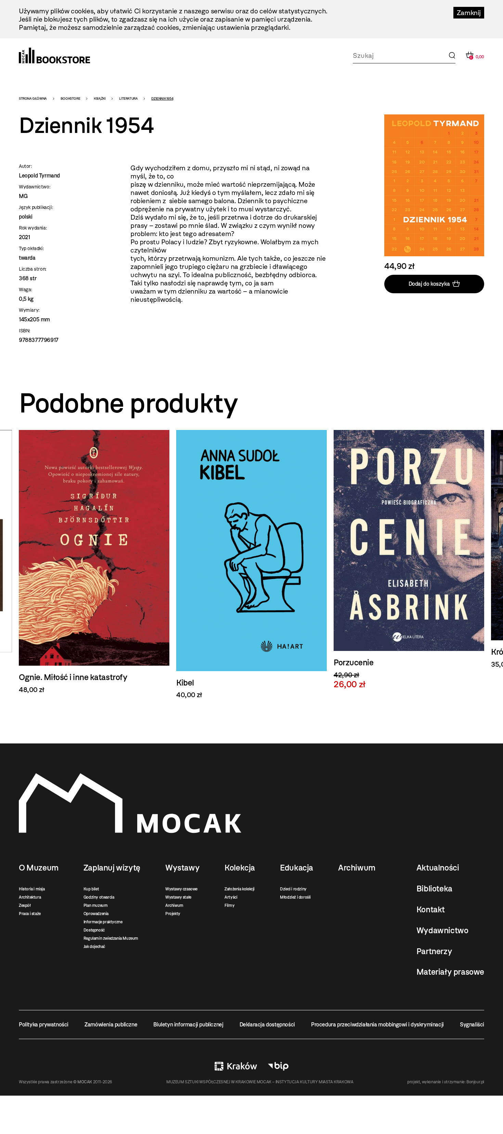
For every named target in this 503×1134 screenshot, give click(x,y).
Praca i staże (30, 913)
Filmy (229, 905)
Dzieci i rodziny (293, 889)
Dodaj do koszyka (429, 284)
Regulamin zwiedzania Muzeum (110, 938)
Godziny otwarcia (98, 897)
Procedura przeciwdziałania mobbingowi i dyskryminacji (377, 1024)
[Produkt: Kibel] (251, 564)
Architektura (30, 897)
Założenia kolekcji (239, 889)
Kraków (236, 1066)
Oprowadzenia (95, 913)
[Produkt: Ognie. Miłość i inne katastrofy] (94, 562)
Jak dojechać (94, 946)
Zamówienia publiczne (111, 1024)
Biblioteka (434, 888)
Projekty (172, 913)
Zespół (25, 905)
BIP (278, 1066)
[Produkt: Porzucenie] (409, 559)
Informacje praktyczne (102, 922)
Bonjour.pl (475, 1082)
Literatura (128, 98)
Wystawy (182, 868)
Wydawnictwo (442, 930)
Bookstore (70, 98)
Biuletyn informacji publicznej (188, 1024)
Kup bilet (91, 889)
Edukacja (296, 868)
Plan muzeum (95, 905)
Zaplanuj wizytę (111, 868)
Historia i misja (32, 889)
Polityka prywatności (43, 1024)
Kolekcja (239, 868)
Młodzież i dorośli (295, 897)
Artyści (230, 897)
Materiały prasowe (450, 972)
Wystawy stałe (178, 897)
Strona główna (33, 98)
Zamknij (469, 13)
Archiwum (174, 905)
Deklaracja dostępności (267, 1024)
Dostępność (94, 930)
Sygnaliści (472, 1024)
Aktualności (437, 868)
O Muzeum (39, 868)
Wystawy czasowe (181, 889)
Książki (99, 98)
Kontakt (430, 909)
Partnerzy (434, 951)
